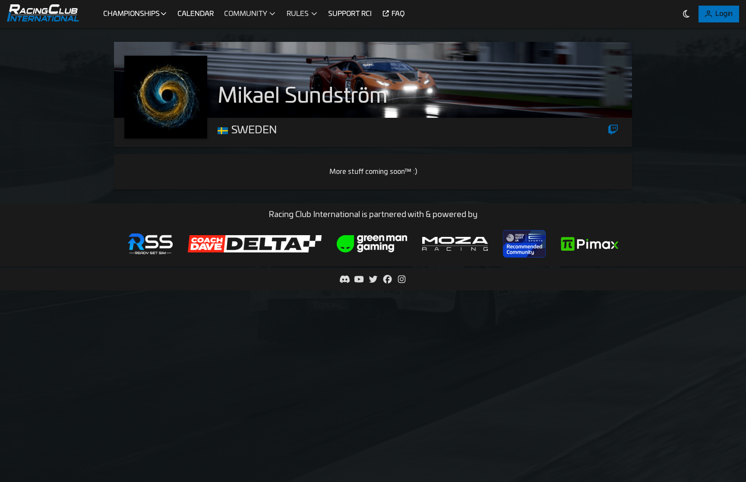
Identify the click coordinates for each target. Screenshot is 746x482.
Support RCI (350, 13)
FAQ (398, 13)
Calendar (195, 13)
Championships (131, 13)
